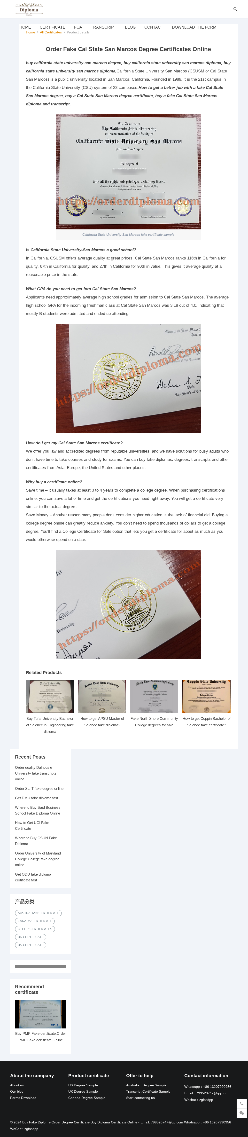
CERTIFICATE (52, 27)
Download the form (194, 27)
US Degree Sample (83, 1085)
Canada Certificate (35, 921)
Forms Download (23, 1098)
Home (25, 27)
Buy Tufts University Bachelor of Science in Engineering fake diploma (50, 725)
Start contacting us (140, 1098)
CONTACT (153, 27)
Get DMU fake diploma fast (36, 798)
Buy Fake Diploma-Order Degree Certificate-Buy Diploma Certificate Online (79, 1122)
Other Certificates (35, 929)
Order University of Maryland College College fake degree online (38, 859)
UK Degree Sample (83, 1091)
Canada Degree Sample (86, 1098)
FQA (78, 27)
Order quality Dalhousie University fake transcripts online (35, 773)
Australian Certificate (38, 913)
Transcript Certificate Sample (148, 1091)
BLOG (130, 27)
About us (17, 1085)
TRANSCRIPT (103, 27)
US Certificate (31, 945)
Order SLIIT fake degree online (39, 788)
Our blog (16, 1091)
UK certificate (31, 937)
